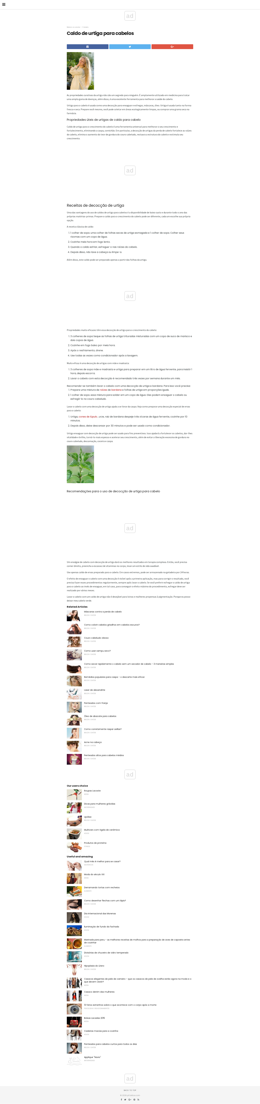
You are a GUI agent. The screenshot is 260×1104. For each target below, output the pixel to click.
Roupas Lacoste (92, 790)
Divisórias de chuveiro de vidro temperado (106, 952)
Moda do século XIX (94, 874)
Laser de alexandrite (94, 689)
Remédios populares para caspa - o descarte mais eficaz (114, 677)
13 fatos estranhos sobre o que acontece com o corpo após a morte (120, 1004)
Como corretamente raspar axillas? (103, 729)
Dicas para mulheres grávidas (99, 803)
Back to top (130, 1090)
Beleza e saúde (73, 27)
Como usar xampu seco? (97, 650)
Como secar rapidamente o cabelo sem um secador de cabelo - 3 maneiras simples (129, 663)
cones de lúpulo (88, 416)
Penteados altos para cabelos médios (104, 755)
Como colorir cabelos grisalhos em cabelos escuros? (112, 624)
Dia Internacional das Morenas (100, 913)
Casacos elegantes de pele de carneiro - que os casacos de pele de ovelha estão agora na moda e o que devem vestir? (137, 980)
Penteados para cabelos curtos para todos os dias (110, 1044)
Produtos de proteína (95, 842)
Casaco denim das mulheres (99, 991)
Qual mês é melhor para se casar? (102, 861)
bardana (116, 390)
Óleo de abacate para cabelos (100, 716)
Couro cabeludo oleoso (96, 637)
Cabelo (85, 27)
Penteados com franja (96, 703)
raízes (103, 390)
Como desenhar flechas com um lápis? (105, 900)
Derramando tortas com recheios (102, 887)
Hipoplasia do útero (94, 965)
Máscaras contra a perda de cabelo (103, 611)
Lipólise (87, 816)
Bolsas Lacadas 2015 (94, 1018)
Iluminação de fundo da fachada (101, 926)
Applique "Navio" (92, 1057)
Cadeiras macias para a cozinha (101, 1030)
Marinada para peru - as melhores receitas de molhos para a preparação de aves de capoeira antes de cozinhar (137, 941)
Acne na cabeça (93, 742)
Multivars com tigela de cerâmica (102, 829)
